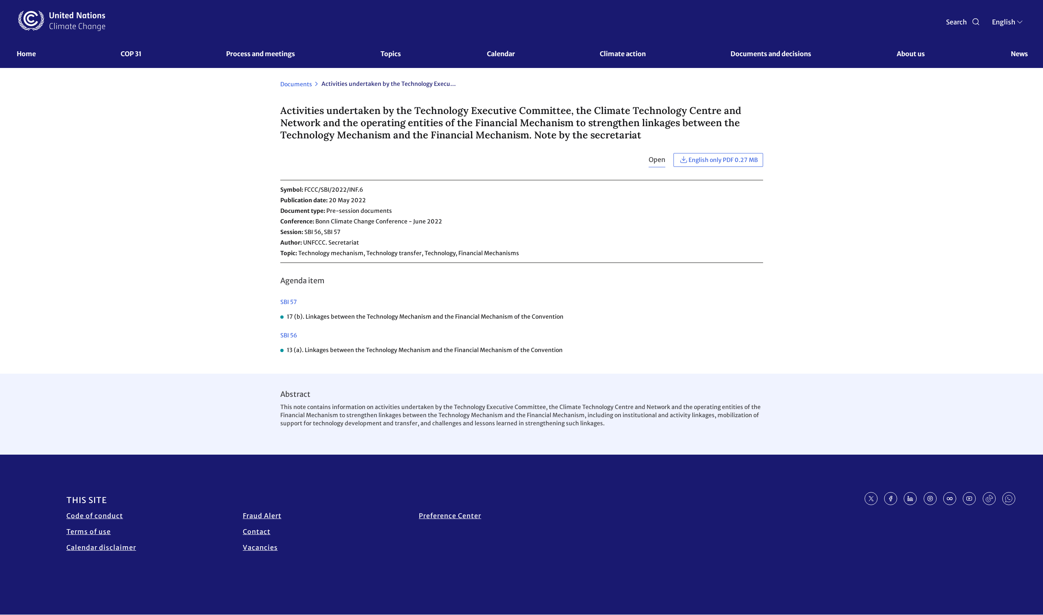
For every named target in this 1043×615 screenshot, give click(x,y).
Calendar (501, 54)
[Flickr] (949, 498)
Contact (257, 531)
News (1019, 54)
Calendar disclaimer (101, 547)
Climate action (623, 54)
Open (657, 159)
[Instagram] (930, 498)
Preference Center (450, 516)
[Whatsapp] (1008, 498)
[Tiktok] (989, 498)
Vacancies (260, 547)
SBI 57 (288, 302)
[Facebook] (890, 498)
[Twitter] (871, 498)
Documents (296, 84)
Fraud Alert (262, 516)
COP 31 (131, 54)
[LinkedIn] (910, 498)
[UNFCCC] (61, 21)
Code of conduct (94, 516)
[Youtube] (969, 498)
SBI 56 (288, 335)
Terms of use (88, 531)
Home (26, 54)
